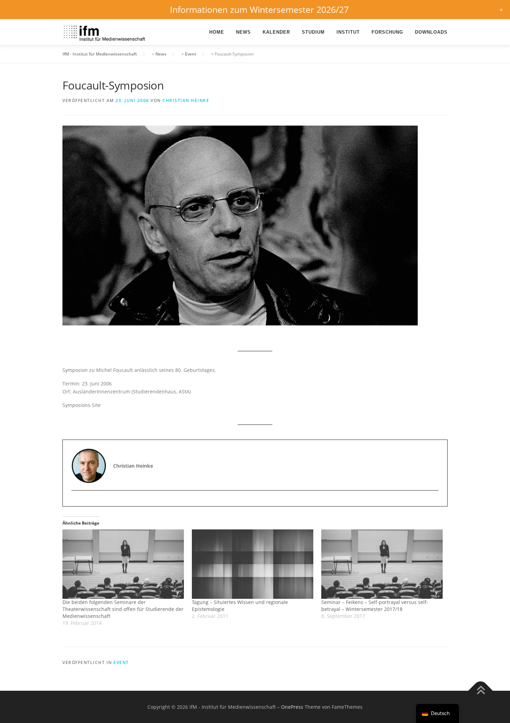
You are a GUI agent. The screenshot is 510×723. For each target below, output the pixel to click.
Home (216, 32)
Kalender (276, 32)
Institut (348, 32)
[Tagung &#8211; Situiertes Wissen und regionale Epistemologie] (253, 564)
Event (121, 662)
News (243, 32)
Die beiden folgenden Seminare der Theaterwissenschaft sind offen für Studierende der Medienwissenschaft (123, 609)
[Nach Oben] (480, 690)
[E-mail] (77, 502)
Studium (313, 32)
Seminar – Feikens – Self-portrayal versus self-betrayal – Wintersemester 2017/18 (374, 605)
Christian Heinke (185, 100)
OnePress (292, 707)
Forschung (387, 32)
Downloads (431, 32)
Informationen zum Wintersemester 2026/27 (259, 9)
